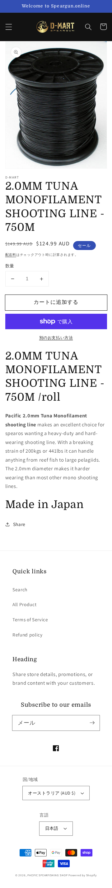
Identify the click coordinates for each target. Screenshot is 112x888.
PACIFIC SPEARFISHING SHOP (47, 875)
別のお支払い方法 (56, 337)
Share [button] (19, 524)
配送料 (10, 254)
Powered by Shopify (82, 875)
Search (19, 589)
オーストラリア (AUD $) (51, 793)
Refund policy (27, 635)
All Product (24, 604)
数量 (9, 266)
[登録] (92, 722)
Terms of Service (30, 619)
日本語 (51, 828)
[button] (8, 26)
